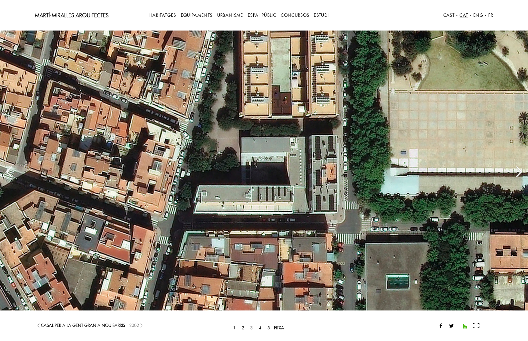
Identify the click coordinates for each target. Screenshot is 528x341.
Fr (490, 15)
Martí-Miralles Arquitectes (71, 15)
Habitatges (162, 15)
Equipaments (197, 15)
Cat (464, 15)
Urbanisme (230, 15)
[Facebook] (440, 325)
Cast (449, 15)
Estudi (321, 15)
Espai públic (262, 15)
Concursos (295, 15)
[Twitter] (449, 325)
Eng (478, 15)
